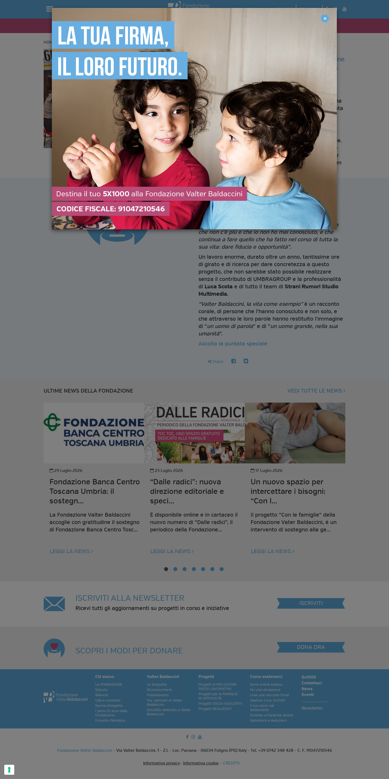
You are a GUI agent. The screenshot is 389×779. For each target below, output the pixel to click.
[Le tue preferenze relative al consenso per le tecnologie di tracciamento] (9, 770)
